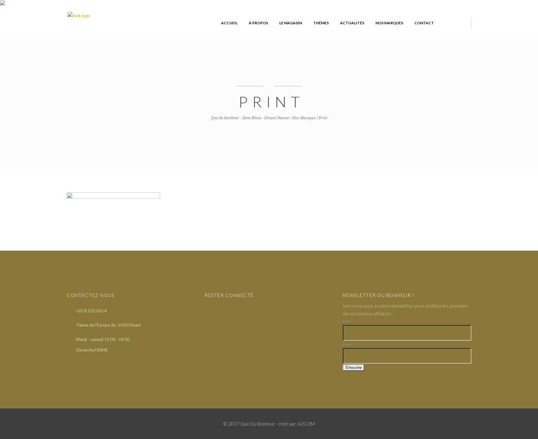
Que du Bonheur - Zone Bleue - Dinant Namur (250, 118)
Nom (347, 321)
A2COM (306, 424)
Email (348, 344)
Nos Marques (304, 118)
